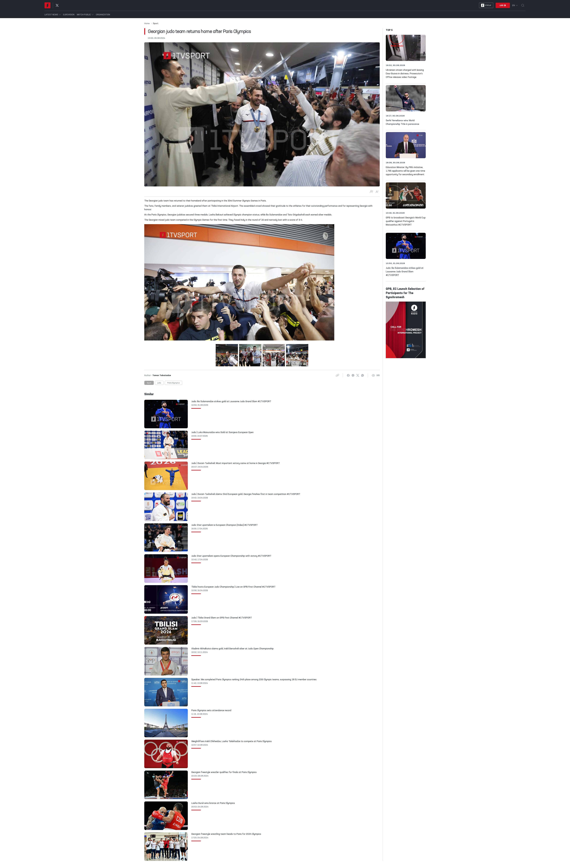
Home (147, 23)
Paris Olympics (173, 383)
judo (159, 383)
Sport (149, 383)
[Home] (47, 5)
